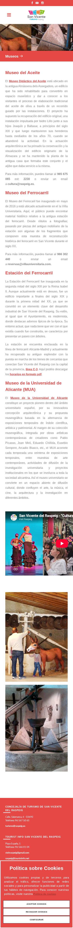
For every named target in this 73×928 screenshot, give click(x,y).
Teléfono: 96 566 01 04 (17, 847)
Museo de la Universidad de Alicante (39, 397)
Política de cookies (44, 894)
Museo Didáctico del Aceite (27, 81)
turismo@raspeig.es (15, 826)
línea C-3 (32, 369)
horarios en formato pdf (25, 374)
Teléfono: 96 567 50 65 (17, 820)
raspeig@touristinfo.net (17, 858)
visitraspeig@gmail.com (17, 853)
